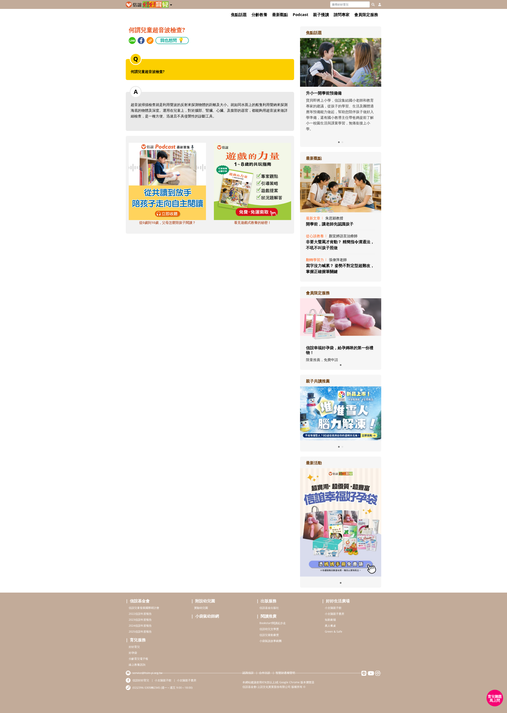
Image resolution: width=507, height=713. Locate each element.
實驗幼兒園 (201, 608)
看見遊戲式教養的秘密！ (252, 222)
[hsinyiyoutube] (370, 674)
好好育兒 (134, 647)
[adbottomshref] (167, 180)
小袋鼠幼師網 (207, 616)
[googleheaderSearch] (373, 4)
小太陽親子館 (333, 608)
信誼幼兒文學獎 (269, 629)
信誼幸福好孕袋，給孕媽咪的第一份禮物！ (339, 350)
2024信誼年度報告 (140, 625)
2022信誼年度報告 (140, 614)
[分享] (132, 40)
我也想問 (172, 40)
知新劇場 (330, 619)
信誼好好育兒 (140, 680)
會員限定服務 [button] (366, 14)
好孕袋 (133, 653)
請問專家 (342, 14)
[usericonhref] (378, 4)
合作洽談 (264, 673)
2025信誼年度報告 (140, 631)
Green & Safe (333, 631)
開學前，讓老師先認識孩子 (330, 224)
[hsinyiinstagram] (377, 674)
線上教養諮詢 (137, 664)
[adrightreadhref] (340, 413)
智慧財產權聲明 (285, 673)
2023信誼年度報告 (140, 619)
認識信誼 (248, 673)
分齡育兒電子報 (138, 659)
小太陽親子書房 (334, 614)
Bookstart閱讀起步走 (272, 623)
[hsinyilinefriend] (363, 674)
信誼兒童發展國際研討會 (144, 608)
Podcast (300, 14)
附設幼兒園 (205, 600)
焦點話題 (239, 14)
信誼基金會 (140, 600)
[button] (171, 4)
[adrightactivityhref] (340, 521)
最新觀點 (280, 14)
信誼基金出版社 (269, 608)
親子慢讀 (321, 14)
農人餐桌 (330, 625)
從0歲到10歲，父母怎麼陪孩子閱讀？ (167, 222)
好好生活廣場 (338, 600)
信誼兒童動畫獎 (269, 635)
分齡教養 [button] (259, 14)
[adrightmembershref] (340, 319)
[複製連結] (150, 40)
